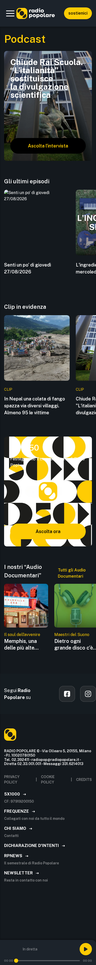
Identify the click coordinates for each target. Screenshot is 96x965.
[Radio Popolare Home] (35, 13)
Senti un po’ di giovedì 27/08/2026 (27, 268)
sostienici (78, 13)
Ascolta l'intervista (48, 146)
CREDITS (84, 780)
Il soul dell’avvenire (22, 634)
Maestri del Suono (71, 634)
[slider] (16, 961)
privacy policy (11, 779)
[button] (10, 13)
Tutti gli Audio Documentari (72, 573)
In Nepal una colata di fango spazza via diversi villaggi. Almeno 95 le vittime (34, 405)
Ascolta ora (48, 531)
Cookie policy (48, 779)
